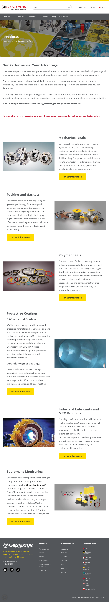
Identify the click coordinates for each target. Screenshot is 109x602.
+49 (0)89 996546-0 (9, 564)
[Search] (69, 7)
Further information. (72, 176)
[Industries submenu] (14, 16)
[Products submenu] (26, 16)
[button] (4, 597)
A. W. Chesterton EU (10, 561)
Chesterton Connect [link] (35, 485)
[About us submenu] (38, 16)
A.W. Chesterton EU (84, 597)
